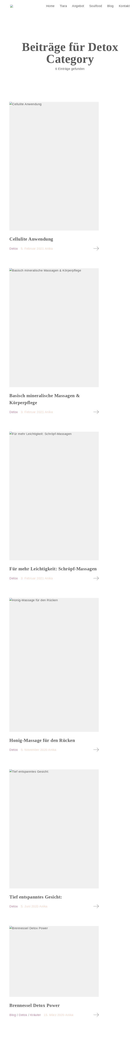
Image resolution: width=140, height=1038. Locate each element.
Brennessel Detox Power (34, 1005)
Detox (13, 248)
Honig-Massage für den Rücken (42, 740)
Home (50, 6)
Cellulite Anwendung (31, 239)
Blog (110, 6)
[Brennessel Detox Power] (54, 961)
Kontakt (124, 6)
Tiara (63, 6)
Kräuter (35, 1015)
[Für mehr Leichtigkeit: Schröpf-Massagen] (54, 496)
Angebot (78, 6)
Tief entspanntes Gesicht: (35, 897)
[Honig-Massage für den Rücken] (54, 665)
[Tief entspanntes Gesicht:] (54, 828)
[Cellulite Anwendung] (54, 166)
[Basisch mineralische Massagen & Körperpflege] (54, 327)
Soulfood (95, 6)
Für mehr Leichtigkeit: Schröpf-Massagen (53, 568)
